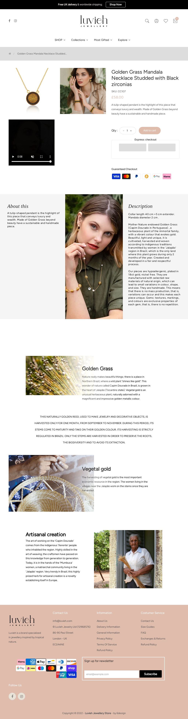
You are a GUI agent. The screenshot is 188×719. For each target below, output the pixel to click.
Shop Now (116, 4)
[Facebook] (9, 20)
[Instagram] (15, 20)
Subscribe (150, 674)
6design (121, 713)
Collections (78, 40)
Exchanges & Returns (153, 638)
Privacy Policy (104, 638)
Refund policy (105, 650)
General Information (108, 632)
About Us (102, 621)
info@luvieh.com (62, 621)
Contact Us (147, 621)
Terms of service (107, 644)
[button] (132, 147)
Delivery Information (108, 626)
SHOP (59, 40)
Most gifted (102, 40)
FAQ (143, 632)
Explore (123, 40)
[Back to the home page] (10, 53)
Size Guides (148, 626)
